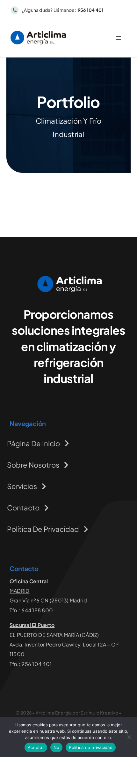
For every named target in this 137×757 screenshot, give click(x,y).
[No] (129, 737)
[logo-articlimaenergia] (68, 277)
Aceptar (36, 747)
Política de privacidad (90, 747)
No (57, 747)
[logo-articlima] (38, 31)
